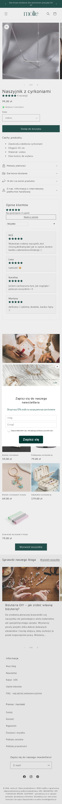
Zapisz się (31, 439)
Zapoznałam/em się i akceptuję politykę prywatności (32, 431)
